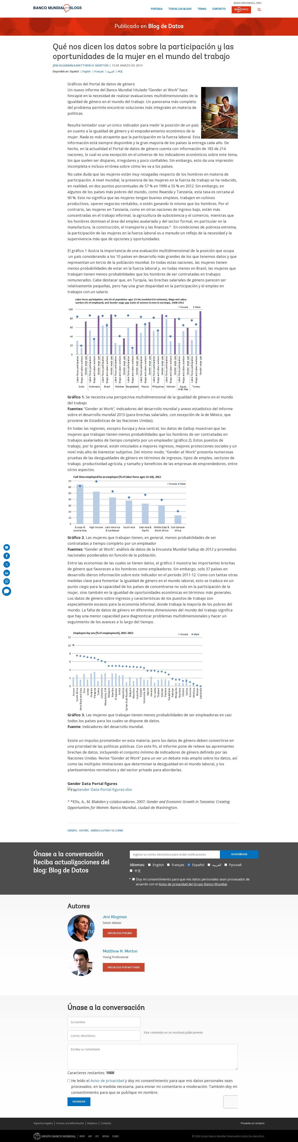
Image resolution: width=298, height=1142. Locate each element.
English (87, 71)
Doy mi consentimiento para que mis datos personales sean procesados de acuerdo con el (193, 881)
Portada (156, 9)
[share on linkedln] (6, 573)
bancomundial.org (248, 3)
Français (99, 71)
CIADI (115, 1136)
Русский (235, 865)
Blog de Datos (165, 26)
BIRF (82, 1136)
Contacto (219, 9)
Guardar (79, 1101)
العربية (110, 71)
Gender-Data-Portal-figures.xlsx (104, 789)
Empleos (92, 1123)
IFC (97, 1136)
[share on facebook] (6, 556)
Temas (202, 9)
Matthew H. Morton (92, 65)
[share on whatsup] (6, 581)
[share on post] (6, 564)
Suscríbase (239, 854)
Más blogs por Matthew (123, 967)
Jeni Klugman (63, 65)
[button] (259, 9)
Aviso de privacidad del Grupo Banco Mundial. (193, 884)
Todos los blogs (180, 9)
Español (74, 71)
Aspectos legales (43, 1123)
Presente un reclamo (253, 1123)
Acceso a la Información (70, 1123)
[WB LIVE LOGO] (241, 10)
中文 (120, 71)
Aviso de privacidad (107, 1080)
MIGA (105, 1136)
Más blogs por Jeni (120, 933)
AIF (90, 1136)
